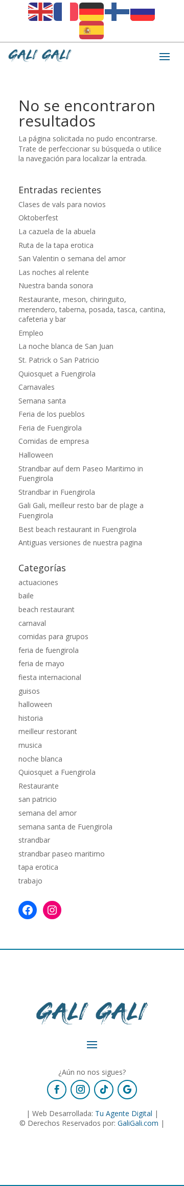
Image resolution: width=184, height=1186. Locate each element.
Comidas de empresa (53, 441)
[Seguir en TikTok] (103, 1089)
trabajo (30, 881)
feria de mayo (41, 663)
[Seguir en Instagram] (80, 1089)
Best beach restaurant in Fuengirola (77, 529)
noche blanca (40, 759)
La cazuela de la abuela (57, 231)
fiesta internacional (49, 677)
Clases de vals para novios (62, 204)
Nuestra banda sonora (55, 285)
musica (30, 745)
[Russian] (143, 11)
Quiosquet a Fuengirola (57, 373)
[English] (41, 11)
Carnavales (36, 387)
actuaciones (38, 582)
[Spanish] (92, 29)
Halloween (35, 455)
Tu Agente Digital (123, 1113)
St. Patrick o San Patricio (58, 360)
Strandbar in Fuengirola (56, 492)
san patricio (37, 799)
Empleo (30, 333)
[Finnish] (117, 11)
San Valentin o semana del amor (72, 258)
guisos (29, 691)
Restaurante (38, 786)
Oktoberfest (38, 217)
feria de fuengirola (48, 650)
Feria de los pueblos (51, 414)
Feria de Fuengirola (50, 428)
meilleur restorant (47, 731)
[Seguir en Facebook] (56, 1089)
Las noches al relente (53, 272)
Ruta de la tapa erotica (56, 245)
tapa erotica (38, 867)
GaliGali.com (138, 1123)
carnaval (32, 623)
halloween (35, 704)
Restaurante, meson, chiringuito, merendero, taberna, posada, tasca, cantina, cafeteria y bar (92, 309)
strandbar (34, 840)
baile (26, 595)
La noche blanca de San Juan (65, 346)
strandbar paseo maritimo (61, 854)
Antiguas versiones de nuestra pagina (80, 542)
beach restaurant (46, 609)
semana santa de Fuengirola (65, 826)
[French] (66, 11)
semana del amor (47, 813)
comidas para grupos (53, 636)
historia (30, 718)
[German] (92, 11)
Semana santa (42, 401)
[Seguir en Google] (127, 1089)
